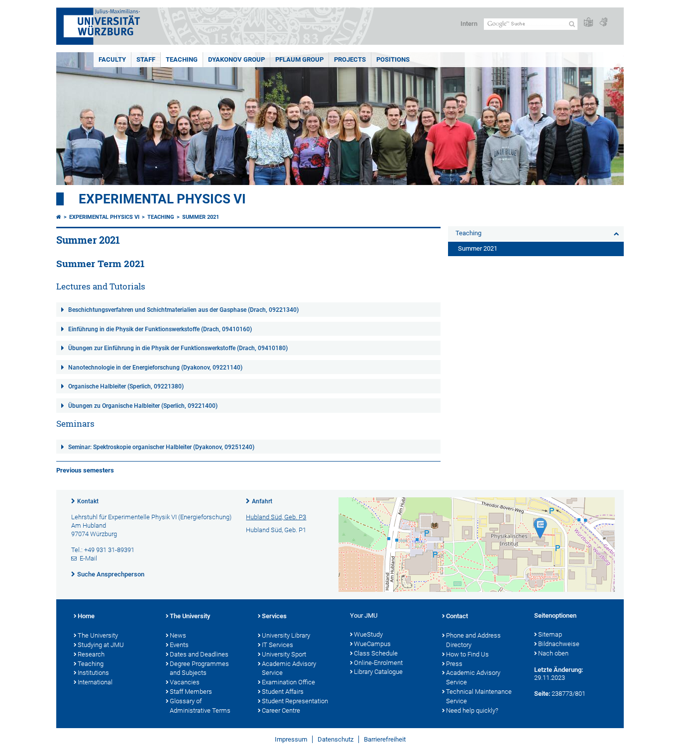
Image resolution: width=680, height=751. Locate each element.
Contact (457, 616)
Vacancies (185, 682)
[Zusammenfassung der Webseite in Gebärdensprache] (603, 22)
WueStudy (368, 634)
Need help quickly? (472, 710)
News (178, 635)
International (95, 682)
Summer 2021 (200, 217)
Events (179, 645)
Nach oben (553, 653)
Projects (350, 59)
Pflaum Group (299, 59)
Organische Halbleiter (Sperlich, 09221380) (126, 386)
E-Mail (88, 558)
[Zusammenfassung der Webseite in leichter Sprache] (588, 22)
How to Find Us (467, 654)
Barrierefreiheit (385, 739)
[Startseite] (58, 217)
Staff (145, 59)
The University (98, 635)
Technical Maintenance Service (479, 696)
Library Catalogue (378, 671)
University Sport (284, 654)
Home (86, 616)
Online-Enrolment (378, 662)
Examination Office (288, 682)
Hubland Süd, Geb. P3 (276, 517)
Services (274, 616)
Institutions (93, 672)
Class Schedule (376, 653)
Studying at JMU (101, 645)
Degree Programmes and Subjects (199, 668)
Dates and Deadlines (199, 654)
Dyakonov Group (236, 59)
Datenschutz (335, 739)
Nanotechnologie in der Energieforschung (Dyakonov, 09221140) (155, 367)
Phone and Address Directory (473, 640)
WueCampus (372, 644)
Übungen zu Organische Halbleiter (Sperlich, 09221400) (143, 405)
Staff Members (191, 691)
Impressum (291, 739)
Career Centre (281, 710)
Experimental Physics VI (162, 198)
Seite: (542, 693)
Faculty (112, 59)
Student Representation (295, 701)
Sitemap (550, 634)
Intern (468, 23)
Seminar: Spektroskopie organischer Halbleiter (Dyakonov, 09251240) (161, 447)
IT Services (277, 645)
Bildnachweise (558, 644)
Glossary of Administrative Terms (200, 705)
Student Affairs (283, 691)
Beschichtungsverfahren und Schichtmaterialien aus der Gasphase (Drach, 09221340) (183, 309)
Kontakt (88, 501)
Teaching (182, 59)
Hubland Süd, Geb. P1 (276, 530)
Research (91, 654)
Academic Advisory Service (289, 668)
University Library (286, 635)
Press (454, 663)
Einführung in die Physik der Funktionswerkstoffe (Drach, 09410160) (160, 329)
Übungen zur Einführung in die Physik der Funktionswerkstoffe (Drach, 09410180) (178, 348)
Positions (393, 59)
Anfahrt (262, 501)
